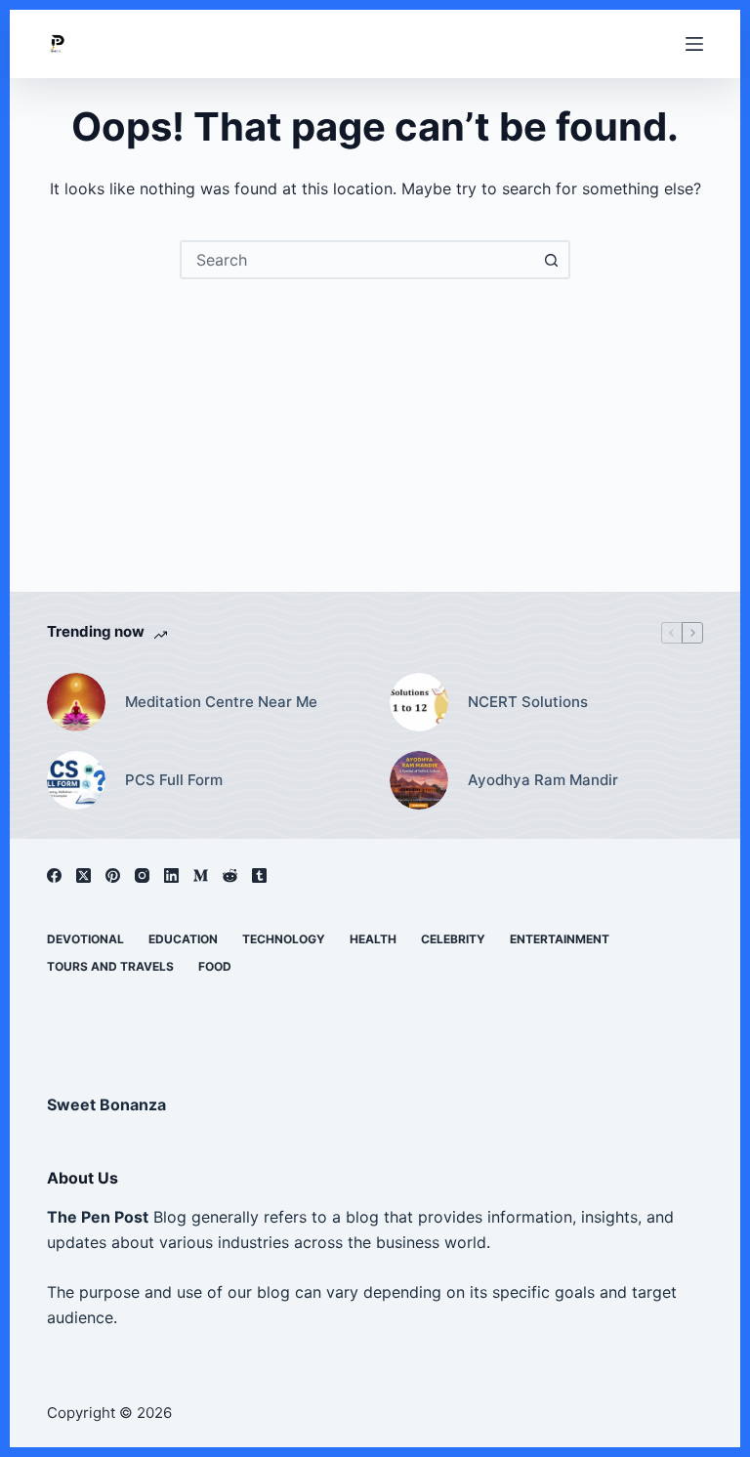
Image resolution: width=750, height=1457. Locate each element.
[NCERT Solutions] (419, 702)
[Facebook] (54, 875)
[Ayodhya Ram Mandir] (419, 780)
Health (373, 939)
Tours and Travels (110, 966)
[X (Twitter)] (83, 875)
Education (183, 939)
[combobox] (357, 259)
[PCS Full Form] (76, 780)
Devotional (85, 939)
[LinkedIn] (171, 875)
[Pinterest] (112, 875)
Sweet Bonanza (106, 1104)
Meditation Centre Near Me (221, 701)
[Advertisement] (375, 425)
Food (214, 966)
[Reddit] (230, 875)
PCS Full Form (174, 779)
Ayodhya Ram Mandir (543, 779)
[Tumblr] (259, 875)
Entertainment (559, 939)
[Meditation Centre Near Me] (76, 702)
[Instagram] (142, 875)
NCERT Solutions (528, 701)
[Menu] (694, 44)
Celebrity (453, 939)
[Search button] (550, 259)
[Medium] (200, 875)
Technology (283, 939)
